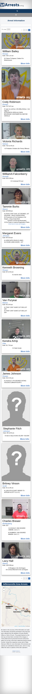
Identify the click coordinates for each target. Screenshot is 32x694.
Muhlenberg (7, 524)
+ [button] (3, 588)
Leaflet (15, 626)
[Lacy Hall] (7, 603)
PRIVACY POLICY (16, 651)
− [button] (3, 590)
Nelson (5, 144)
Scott (4, 486)
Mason (5, 209)
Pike (4, 343)
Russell (5, 176)
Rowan (5, 54)
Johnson (5, 236)
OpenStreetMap (22, 626)
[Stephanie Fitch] (26, 608)
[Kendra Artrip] (15, 609)
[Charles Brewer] (23, 607)
